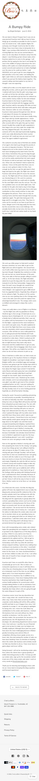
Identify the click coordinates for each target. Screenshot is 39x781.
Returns (7, 725)
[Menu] (35, 10)
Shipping (7, 719)
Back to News (21, 687)
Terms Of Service (10, 736)
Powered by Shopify (26, 774)
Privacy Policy (9, 730)
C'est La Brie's (16, 774)
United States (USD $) (18, 749)
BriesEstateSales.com (20, 661)
